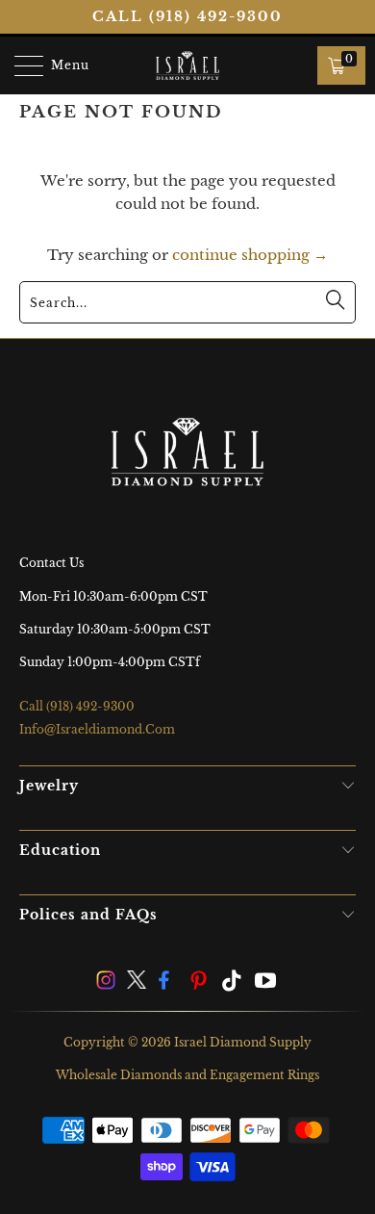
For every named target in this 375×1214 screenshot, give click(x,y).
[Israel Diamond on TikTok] (232, 982)
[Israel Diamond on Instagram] (105, 982)
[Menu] (20, 65)
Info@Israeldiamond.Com (97, 729)
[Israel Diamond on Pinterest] (201, 982)
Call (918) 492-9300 (187, 16)
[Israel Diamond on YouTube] (266, 982)
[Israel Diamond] (188, 65)
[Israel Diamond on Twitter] (137, 982)
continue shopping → (250, 254)
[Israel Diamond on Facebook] (169, 982)
